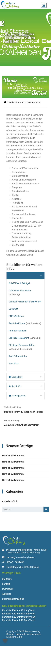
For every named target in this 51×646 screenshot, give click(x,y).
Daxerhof (13, 309)
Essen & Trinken (19, 275)
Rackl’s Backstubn (18, 356)
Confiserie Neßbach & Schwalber (25, 301)
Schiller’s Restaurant (19, 338)
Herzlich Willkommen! (13, 455)
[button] (5, 641)
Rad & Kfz (16, 386)
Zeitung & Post (18, 395)
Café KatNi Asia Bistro (20, 290)
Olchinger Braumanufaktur (22, 345)
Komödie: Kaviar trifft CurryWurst (18, 610)
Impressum (7, 589)
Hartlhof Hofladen (17, 330)
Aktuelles (7, 501)
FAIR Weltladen (16, 316)
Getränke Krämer (17, 323)
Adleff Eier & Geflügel (19, 283)
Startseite (7, 579)
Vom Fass (14, 363)
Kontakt (6, 584)
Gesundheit (16, 377)
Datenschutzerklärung (13, 599)
